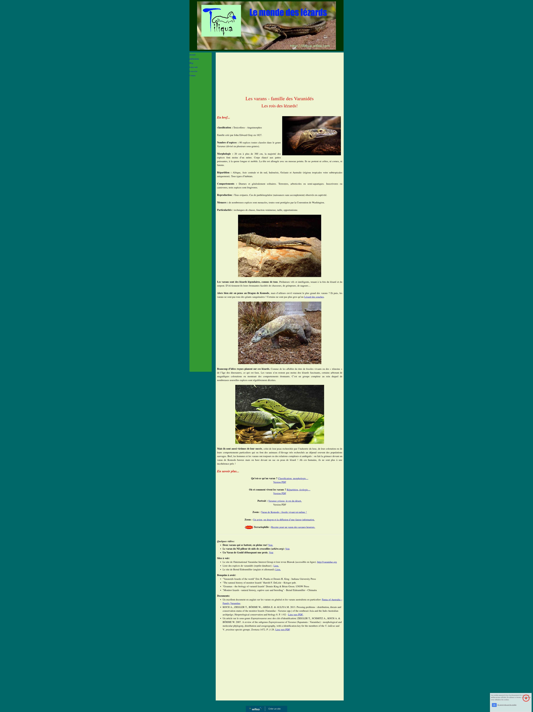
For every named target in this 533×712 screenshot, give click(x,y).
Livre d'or (193, 71)
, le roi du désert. (285, 500)
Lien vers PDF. (295, 614)
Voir (287, 548)
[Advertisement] (200, 134)
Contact (192, 75)
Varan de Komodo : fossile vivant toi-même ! (284, 512)
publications (194, 58)
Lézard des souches (314, 296)
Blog (191, 63)
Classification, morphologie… (293, 478)
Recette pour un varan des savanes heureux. (293, 527)
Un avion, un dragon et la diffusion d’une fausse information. (284, 519)
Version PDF (279, 482)
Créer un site (274, 708)
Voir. (270, 545)
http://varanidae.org (327, 561)
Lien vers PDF (282, 629)
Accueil (192, 54)
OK (494, 705)
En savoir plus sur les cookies (507, 705)
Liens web (193, 67)
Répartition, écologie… (298, 489)
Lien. (276, 565)
